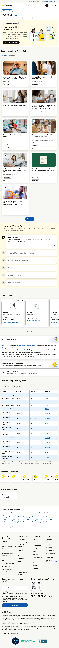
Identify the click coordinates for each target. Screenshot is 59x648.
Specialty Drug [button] (7, 10)
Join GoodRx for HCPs (51, 1)
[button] (36, 5)
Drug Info (4, 18)
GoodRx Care (5, 572)
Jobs (34, 562)
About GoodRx (36, 549)
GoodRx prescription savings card (9, 547)
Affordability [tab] (12, 55)
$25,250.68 (47, 457)
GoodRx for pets (6, 566)
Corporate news (37, 568)
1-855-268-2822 (29, 628)
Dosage (35, 18)
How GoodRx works (22, 539)
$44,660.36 (47, 442)
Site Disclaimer (49, 547)
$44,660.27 (47, 438)
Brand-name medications (15, 18)
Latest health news (22, 553)
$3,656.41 (47, 395)
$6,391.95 (47, 409)
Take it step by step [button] (10, 42)
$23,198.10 (47, 452)
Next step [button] (52, 245)
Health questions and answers (23, 573)
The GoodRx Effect (37, 557)
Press (34, 551)
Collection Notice (50, 550)
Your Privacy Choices (49, 561)
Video (19, 556)
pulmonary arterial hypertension (25, 346)
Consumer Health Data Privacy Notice (51, 556)
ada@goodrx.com (39, 628)
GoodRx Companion (7, 569)
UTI (18, 564)
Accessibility (36, 542)
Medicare (42, 18)
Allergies (20, 561)
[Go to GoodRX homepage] (7, 5)
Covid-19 (20, 567)
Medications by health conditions (7, 554)
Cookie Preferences (50, 553)
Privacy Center (49, 542)
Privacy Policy (49, 539)
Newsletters (21, 558)
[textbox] (15, 588)
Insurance (4, 541)
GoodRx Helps (36, 560)
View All (23, 510)
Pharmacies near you (23, 542)
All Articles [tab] (4, 55)
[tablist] (29, 55)
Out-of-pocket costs (7, 560)
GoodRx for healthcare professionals (23, 545)
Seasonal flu (21, 570)
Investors (35, 565)
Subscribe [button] (20, 605)
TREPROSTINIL (6, 346)
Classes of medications (7, 558)
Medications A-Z (6, 551)
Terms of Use (49, 545)
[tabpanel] (29, 139)
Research (35, 554)
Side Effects (27, 18)
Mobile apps (5, 544)
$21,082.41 (47, 433)
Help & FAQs (36, 539)
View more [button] (29, 219)
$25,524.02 (47, 413)
